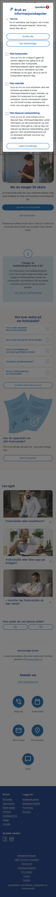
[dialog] (28, 77)
